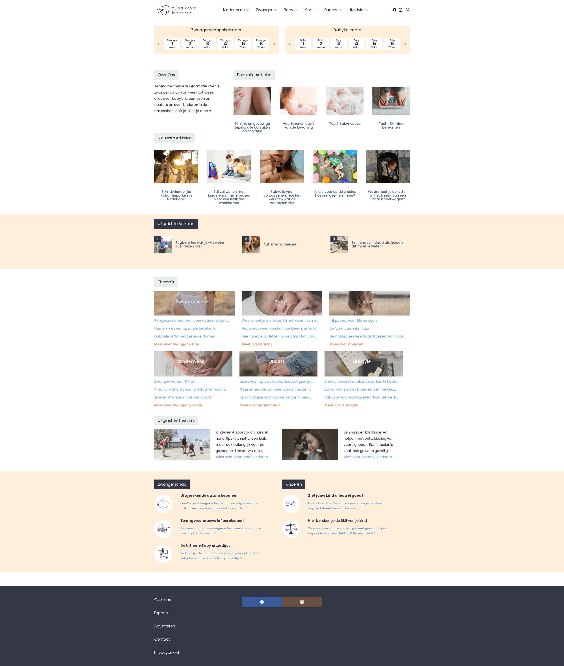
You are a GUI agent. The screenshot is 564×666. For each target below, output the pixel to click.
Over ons (162, 599)
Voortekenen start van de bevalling (298, 125)
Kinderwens (234, 10)
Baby (288, 10)
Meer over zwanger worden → (180, 405)
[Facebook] (394, 10)
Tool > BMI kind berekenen (391, 125)
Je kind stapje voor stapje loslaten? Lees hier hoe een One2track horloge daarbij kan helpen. (276, 397)
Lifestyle (356, 10)
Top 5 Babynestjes (345, 123)
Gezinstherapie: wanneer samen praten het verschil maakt (276, 389)
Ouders (330, 10)
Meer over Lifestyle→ (343, 405)
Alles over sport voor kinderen (242, 456)
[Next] (274, 43)
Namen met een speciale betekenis (185, 328)
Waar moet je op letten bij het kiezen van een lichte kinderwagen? (388, 195)
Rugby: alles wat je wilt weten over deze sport (200, 244)
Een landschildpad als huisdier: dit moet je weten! (379, 244)
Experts (161, 613)
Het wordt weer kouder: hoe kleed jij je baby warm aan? (280, 328)
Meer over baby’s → (259, 344)
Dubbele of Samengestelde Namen (184, 336)
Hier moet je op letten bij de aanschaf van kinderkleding (280, 336)
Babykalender (347, 30)
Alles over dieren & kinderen (367, 456)
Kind (308, 10)
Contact (162, 639)
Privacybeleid (166, 652)
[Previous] (158, 43)
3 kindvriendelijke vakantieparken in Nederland (176, 195)
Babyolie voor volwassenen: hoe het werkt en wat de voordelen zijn (282, 197)
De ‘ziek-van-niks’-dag (349, 328)
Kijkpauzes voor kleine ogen (353, 320)
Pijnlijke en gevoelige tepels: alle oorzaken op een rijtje (252, 127)
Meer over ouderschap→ (261, 405)
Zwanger (264, 10)
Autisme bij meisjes (280, 244)
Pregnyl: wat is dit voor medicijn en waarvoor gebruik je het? (191, 389)
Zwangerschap (193, 302)
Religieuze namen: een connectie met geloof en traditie (192, 320)
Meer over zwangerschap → (178, 344)
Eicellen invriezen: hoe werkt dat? (183, 397)
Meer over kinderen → (348, 344)
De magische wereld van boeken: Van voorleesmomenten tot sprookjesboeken (367, 336)
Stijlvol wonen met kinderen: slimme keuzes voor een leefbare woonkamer (229, 197)
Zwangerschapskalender (216, 30)
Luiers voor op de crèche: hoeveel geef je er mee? (335, 193)
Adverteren (164, 626)
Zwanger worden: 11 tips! (175, 381)
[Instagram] (400, 10)
